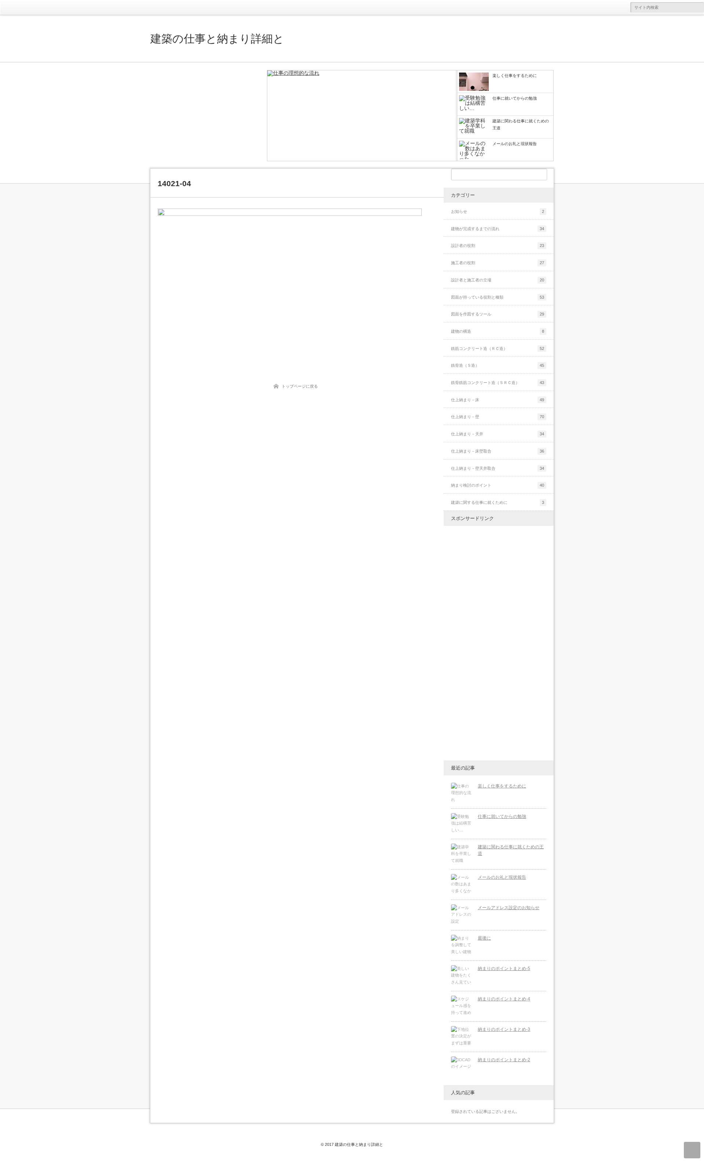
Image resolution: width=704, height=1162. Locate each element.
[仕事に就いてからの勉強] (461, 823)
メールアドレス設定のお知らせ (508, 907)
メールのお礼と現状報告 (502, 877)
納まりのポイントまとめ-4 (504, 998)
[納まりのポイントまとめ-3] (461, 1036)
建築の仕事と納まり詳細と (217, 38)
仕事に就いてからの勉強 (502, 816)
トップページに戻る (300, 386)
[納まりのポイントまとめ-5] (461, 975)
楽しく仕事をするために (502, 786)
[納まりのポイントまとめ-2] (461, 1067)
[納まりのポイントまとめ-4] (461, 1006)
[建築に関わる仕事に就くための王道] (461, 854)
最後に (484, 938)
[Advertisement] (205, 115)
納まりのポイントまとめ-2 (504, 1059)
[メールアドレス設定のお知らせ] (461, 915)
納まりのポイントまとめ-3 (504, 1029)
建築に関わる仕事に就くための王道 (511, 850)
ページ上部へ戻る (692, 1150)
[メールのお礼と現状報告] (461, 884)
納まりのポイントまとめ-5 (504, 968)
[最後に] (461, 945)
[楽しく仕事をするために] (362, 116)
